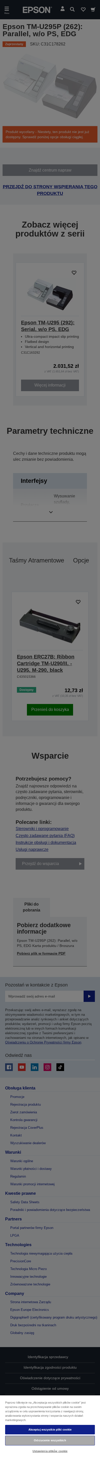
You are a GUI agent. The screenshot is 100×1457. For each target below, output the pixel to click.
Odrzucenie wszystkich (50, 1440)
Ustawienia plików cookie (50, 1451)
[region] (50, 1426)
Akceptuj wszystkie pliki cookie (50, 1429)
